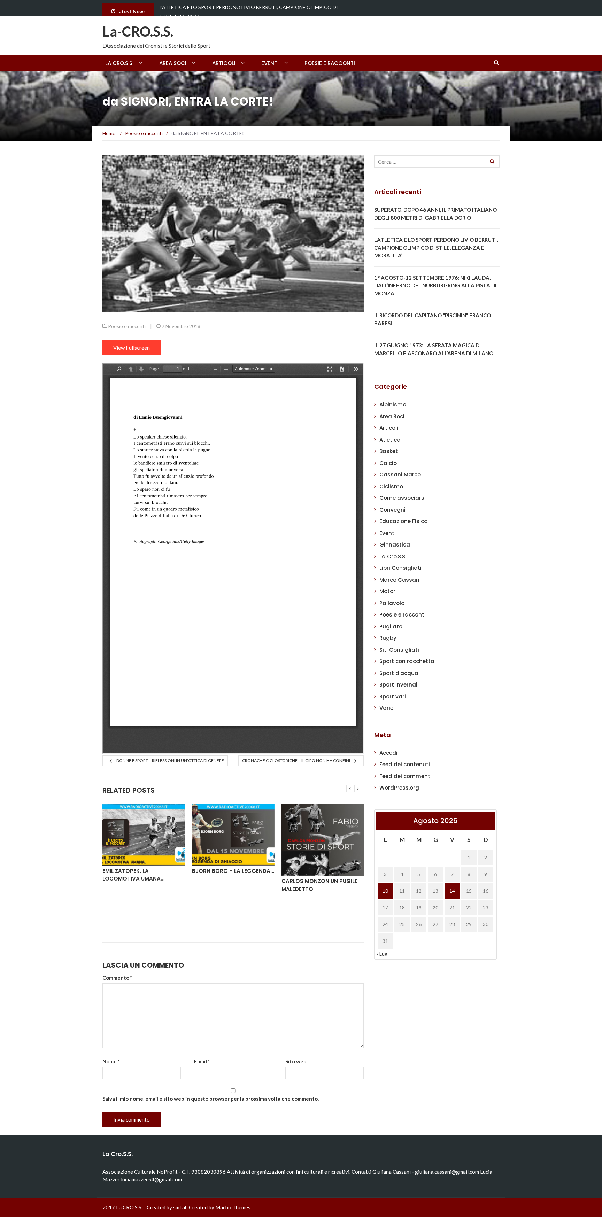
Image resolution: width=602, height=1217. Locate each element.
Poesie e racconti (329, 63)
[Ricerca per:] (437, 161)
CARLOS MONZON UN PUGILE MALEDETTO (319, 885)
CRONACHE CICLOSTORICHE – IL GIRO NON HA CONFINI (296, 760)
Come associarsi (402, 498)
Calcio (388, 463)
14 (452, 891)
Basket (388, 451)
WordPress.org (399, 787)
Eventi (270, 63)
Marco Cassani (400, 579)
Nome (111, 1061)
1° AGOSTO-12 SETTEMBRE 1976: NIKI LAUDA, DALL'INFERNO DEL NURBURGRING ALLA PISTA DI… (254, 11)
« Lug (381, 954)
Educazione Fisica (403, 521)
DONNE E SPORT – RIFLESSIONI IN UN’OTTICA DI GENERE (170, 760)
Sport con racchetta (406, 661)
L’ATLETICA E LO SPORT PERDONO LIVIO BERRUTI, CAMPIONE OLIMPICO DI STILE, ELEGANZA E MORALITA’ (436, 247)
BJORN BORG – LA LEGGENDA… (233, 871)
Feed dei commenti (405, 776)
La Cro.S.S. (392, 556)
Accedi (388, 753)
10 (385, 891)
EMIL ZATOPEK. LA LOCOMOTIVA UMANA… (133, 875)
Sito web (296, 1061)
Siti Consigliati (399, 649)
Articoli (224, 63)
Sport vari (392, 696)
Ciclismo (391, 486)
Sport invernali (399, 684)
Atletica (390, 439)
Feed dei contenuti (404, 764)
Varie (386, 708)
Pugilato (390, 626)
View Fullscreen (131, 347)
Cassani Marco (400, 474)
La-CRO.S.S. (137, 31)
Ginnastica (394, 544)
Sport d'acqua (398, 673)
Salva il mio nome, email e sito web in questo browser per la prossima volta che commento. (210, 1098)
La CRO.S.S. (119, 63)
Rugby (387, 638)
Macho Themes (232, 1207)
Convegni (392, 509)
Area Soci (172, 63)
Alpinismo (392, 404)
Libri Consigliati (400, 568)
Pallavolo (391, 603)
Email (202, 1061)
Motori (388, 591)
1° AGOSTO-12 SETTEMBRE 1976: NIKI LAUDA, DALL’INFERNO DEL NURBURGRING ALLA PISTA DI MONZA (435, 285)
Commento (117, 978)
